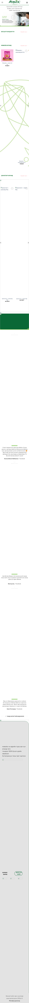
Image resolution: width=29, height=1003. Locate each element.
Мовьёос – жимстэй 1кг (7, 63)
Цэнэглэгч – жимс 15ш (21, 298)
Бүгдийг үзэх (24, 31)
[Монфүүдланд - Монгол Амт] (14, 2)
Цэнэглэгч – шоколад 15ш (7, 299)
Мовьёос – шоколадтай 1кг (22, 162)
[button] (2, 2)
